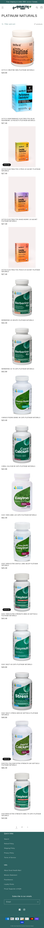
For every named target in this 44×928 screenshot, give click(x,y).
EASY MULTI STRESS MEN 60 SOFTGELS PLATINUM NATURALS (20, 714)
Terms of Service (10, 857)
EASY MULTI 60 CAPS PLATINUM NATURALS (17, 664)
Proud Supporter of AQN (12, 889)
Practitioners (8, 879)
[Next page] (27, 827)
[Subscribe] (37, 902)
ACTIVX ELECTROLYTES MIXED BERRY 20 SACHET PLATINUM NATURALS (19, 220)
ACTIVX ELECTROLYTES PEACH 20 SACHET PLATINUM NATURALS (21, 270)
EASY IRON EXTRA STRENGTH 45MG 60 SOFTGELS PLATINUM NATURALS (19, 614)
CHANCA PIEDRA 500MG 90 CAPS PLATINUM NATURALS (21, 417)
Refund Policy (9, 843)
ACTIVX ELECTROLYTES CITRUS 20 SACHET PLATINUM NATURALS (21, 170)
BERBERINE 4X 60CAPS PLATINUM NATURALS (18, 320)
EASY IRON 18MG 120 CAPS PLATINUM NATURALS (19, 515)
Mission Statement (10, 875)
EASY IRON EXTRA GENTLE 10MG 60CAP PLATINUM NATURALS (20, 564)
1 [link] (16, 827)
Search (6, 839)
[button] (2, 7)
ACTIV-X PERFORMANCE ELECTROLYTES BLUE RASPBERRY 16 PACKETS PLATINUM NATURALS (18, 119)
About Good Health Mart (12, 870)
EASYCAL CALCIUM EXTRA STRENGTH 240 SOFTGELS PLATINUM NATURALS (20, 764)
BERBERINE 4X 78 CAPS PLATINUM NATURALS (18, 369)
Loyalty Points (9, 884)
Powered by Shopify (29, 925)
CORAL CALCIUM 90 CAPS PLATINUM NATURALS (18, 466)
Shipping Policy (9, 848)
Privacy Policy (9, 853)
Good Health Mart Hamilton (19, 925)
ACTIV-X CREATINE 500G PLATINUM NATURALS (18, 70)
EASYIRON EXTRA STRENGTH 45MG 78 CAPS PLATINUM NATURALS (21, 814)
